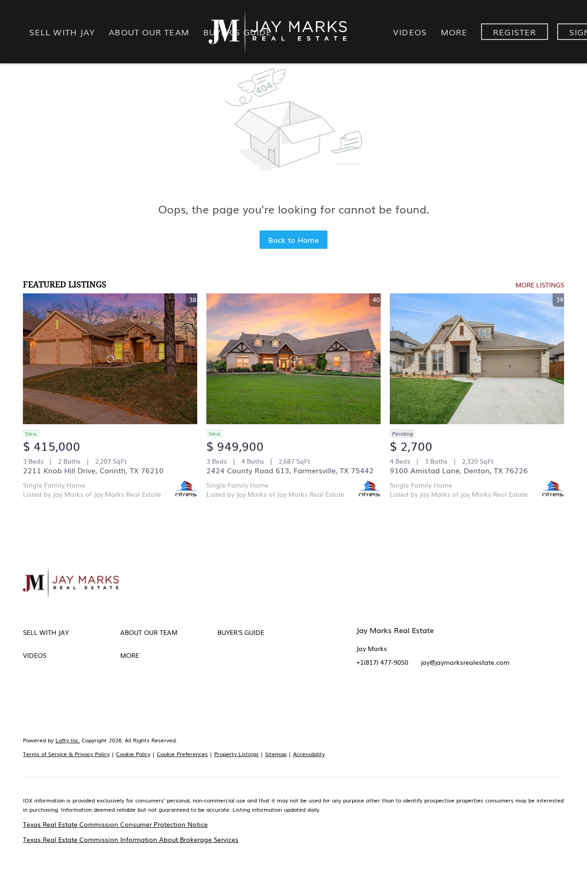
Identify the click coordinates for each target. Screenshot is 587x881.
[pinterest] (473, 696)
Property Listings (236, 754)
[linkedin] (381, 696)
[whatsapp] (510, 696)
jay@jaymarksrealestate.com (465, 662)
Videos (410, 32)
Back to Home (293, 239)
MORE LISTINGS (539, 284)
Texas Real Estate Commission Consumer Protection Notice (115, 824)
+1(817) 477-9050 (382, 662)
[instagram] (436, 696)
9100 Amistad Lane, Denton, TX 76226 (459, 470)
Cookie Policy (133, 754)
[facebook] (363, 696)
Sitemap (276, 754)
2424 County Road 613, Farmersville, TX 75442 (290, 470)
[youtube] (455, 696)
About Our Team (149, 32)
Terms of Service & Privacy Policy (66, 754)
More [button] (454, 32)
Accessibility (309, 754)
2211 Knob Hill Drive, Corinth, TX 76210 (93, 470)
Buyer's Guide (237, 32)
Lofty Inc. (67, 740)
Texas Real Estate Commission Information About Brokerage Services (130, 839)
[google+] (491, 696)
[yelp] (418, 696)
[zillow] (400, 696)
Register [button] (514, 32)
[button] (71, 632)
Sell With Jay (62, 32)
